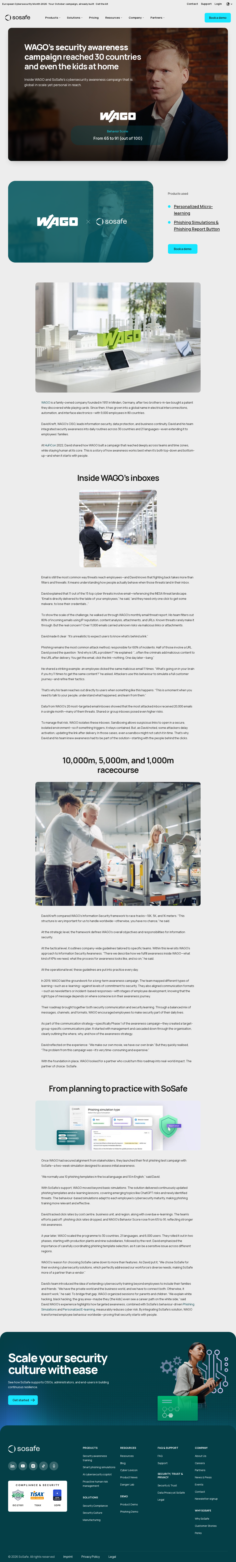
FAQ (160, 1456)
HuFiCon (50, 445)
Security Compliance (95, 1505)
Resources (112, 18)
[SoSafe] (17, 17)
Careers (200, 1463)
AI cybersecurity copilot (97, 1474)
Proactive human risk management (95, 1484)
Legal (161, 1499)
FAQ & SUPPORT (168, 1448)
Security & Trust (167, 1485)
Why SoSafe (202, 1518)
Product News (129, 1477)
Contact (192, 4)
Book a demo (217, 18)
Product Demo (129, 1504)
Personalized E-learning (79, 1309)
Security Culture (92, 1512)
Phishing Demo (129, 1511)
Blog (123, 1463)
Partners (156, 18)
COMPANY (201, 1448)
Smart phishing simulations (99, 1467)
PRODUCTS (90, 1448)
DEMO (124, 1496)
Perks (198, 1533)
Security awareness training (95, 1458)
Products (51, 18)
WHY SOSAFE (203, 1510)
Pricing (94, 18)
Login (218, 4)
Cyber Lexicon (129, 1470)
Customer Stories (206, 1526)
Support (206, 4)
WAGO (45, 402)
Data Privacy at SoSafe (171, 1492)
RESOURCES (128, 1448)
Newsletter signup (206, 1498)
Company (135, 18)
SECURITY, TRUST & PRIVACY (170, 1475)
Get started (21, 1400)
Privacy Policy (90, 1557)
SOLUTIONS (90, 1497)
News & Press (203, 1477)
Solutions (73, 18)
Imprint (68, 1557)
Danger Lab (127, 1484)
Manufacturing (91, 1520)
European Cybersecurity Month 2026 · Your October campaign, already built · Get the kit (55, 4)
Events (199, 1484)
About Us (200, 1456)
